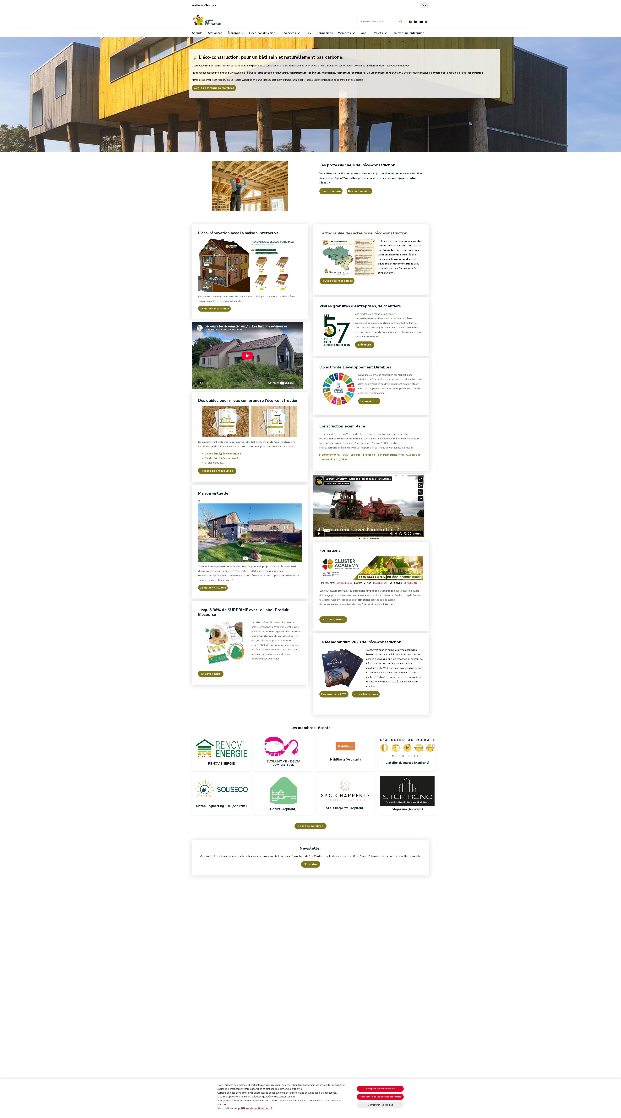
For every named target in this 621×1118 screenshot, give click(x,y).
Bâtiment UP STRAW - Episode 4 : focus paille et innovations (359, 455)
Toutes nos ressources (337, 281)
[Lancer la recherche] (401, 21)
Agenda (197, 33)
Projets (378, 33)
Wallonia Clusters (204, 5)
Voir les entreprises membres (213, 88)
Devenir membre (359, 191)
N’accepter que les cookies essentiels (380, 1096)
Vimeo (345, 459)
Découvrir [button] (364, 344)
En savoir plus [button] (210, 674)
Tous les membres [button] (310, 826)
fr (422, 5)
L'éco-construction (262, 33)
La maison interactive (214, 308)
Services (290, 33)
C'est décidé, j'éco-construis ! (223, 453)
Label (363, 33)
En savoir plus (369, 401)
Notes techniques (366, 694)
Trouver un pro (331, 191)
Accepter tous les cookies (380, 1088)
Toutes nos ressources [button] (217, 471)
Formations (325, 33)
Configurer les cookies (380, 1104)
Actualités (215, 33)
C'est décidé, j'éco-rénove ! (221, 458)
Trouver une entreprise (408, 33)
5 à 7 (308, 33)
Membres (344, 33)
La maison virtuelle (213, 587)
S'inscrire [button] (310, 864)
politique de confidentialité (255, 1108)
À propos (234, 33)
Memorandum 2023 (334, 694)
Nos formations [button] (333, 619)
